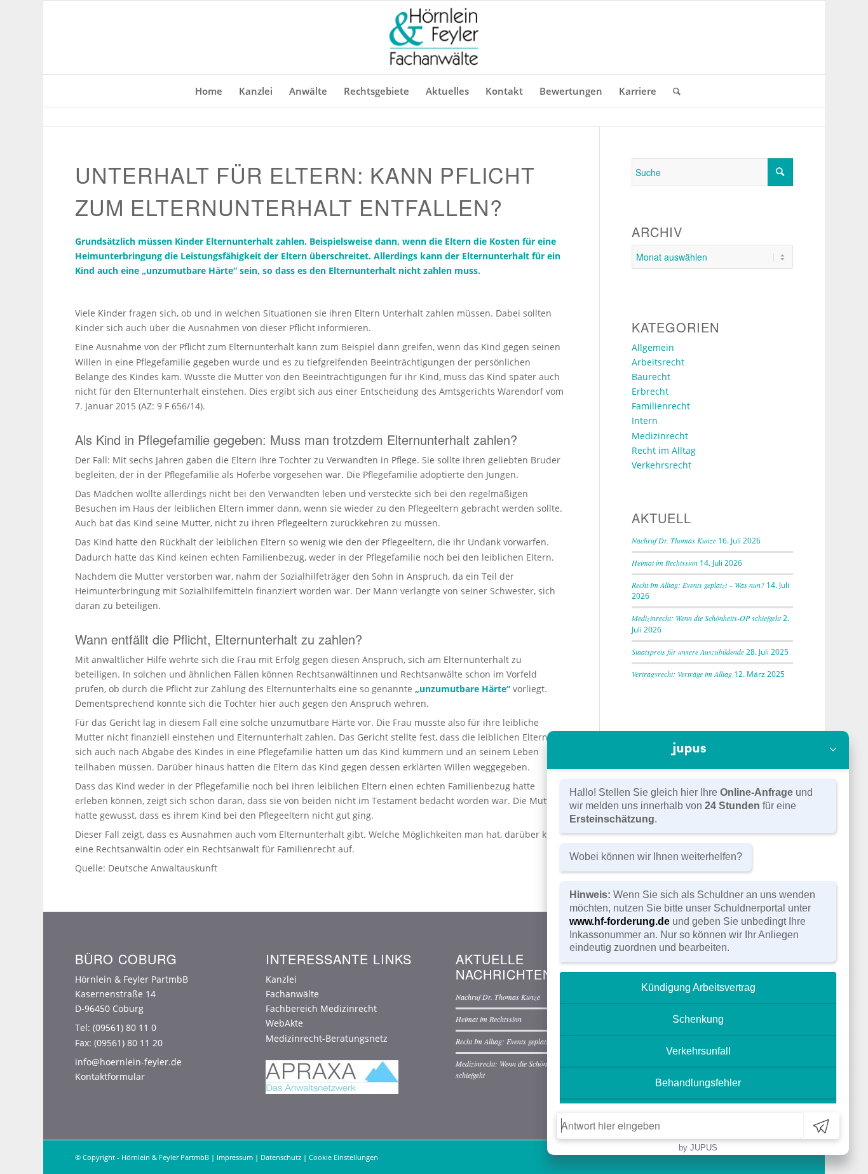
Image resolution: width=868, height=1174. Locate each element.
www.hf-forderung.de (619, 921)
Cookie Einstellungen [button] (343, 1157)
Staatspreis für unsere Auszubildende (688, 651)
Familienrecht (661, 406)
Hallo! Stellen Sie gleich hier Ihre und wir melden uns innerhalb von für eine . (691, 805)
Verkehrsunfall (698, 1051)
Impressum (235, 1157)
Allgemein (653, 347)
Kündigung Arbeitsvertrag (698, 987)
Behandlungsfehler (698, 1082)
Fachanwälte (292, 994)
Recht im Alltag (664, 450)
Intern (645, 420)
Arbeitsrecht (658, 362)
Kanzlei (281, 979)
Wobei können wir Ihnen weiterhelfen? (655, 856)
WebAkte (284, 1023)
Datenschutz (281, 1157)
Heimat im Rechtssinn (665, 562)
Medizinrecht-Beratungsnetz (327, 1038)
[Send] (821, 1125)
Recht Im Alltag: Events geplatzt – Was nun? (698, 585)
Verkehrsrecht (661, 465)
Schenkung (698, 1019)
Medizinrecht (660, 436)
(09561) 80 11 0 (124, 1027)
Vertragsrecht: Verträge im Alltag (682, 674)
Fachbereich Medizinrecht (321, 1008)
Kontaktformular (110, 1076)
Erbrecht (650, 391)
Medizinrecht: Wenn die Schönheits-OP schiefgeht (706, 618)
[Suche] (673, 91)
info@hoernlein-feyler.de (128, 1062)
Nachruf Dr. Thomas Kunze (674, 540)
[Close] (833, 750)
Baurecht (651, 377)
